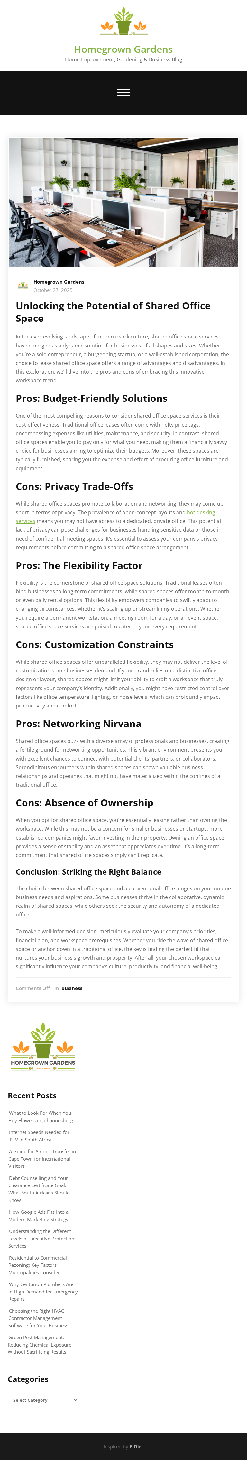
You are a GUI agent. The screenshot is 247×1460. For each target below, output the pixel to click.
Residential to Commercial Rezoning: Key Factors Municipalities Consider (37, 1265)
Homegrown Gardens (123, 49)
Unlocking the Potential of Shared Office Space (113, 312)
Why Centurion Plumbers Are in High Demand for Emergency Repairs (43, 1291)
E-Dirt (136, 1446)
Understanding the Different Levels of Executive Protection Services (41, 1238)
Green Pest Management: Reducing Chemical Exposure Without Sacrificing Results (39, 1344)
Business (71, 988)
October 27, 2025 (53, 290)
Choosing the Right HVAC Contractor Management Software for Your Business (38, 1318)
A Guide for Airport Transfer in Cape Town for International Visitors (42, 1158)
